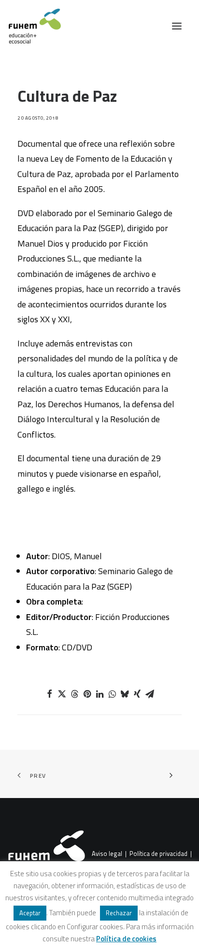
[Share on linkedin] (99, 694)
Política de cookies (126, 938)
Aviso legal (107, 854)
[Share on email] (150, 694)
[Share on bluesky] (124, 694)
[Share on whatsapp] (112, 694)
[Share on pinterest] (87, 694)
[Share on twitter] (62, 694)
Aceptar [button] (30, 913)
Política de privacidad (158, 854)
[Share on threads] (74, 694)
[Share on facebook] (49, 694)
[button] (177, 26)
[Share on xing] (137, 694)
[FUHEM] (30, 26)
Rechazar (119, 913)
